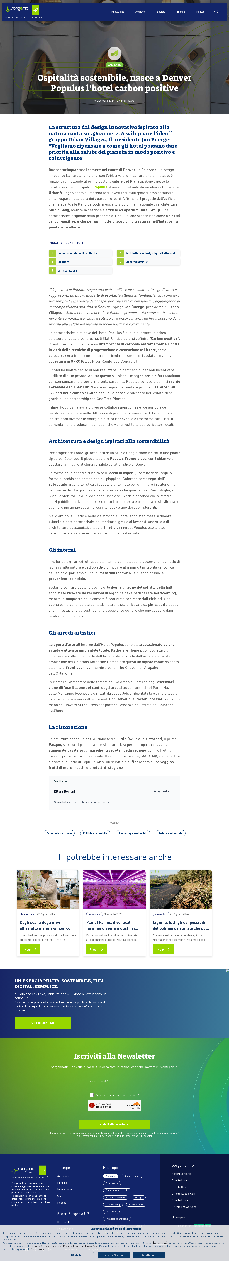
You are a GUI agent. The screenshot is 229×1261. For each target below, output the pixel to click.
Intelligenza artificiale (117, 1218)
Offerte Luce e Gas (183, 1193)
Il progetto (63, 1222)
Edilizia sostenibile (95, 833)
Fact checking (113, 1204)
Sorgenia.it (180, 1165)
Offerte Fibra (180, 1200)
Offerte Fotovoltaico (184, 1207)
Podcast (200, 11)
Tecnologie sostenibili (133, 833)
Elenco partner (37, 1249)
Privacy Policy (91, 1246)
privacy (133, 1095)
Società (161, 11)
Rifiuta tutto (77, 1255)
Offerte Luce (179, 1180)
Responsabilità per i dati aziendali (67, 1246)
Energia (181, 11)
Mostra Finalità (114, 1255)
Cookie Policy (160, 1242)
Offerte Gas (179, 1187)
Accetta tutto (149, 1255)
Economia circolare (59, 833)
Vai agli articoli (162, 791)
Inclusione (111, 1211)
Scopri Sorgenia (181, 1173)
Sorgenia (110, 1176)
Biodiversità (112, 1183)
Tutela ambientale (171, 833)
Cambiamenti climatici (117, 1190)
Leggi (30, 949)
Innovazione (117, 11)
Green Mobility (136, 1204)
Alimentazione (132, 1176)
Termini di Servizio (39, 1246)
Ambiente (140, 11)
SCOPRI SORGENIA (43, 1023)
